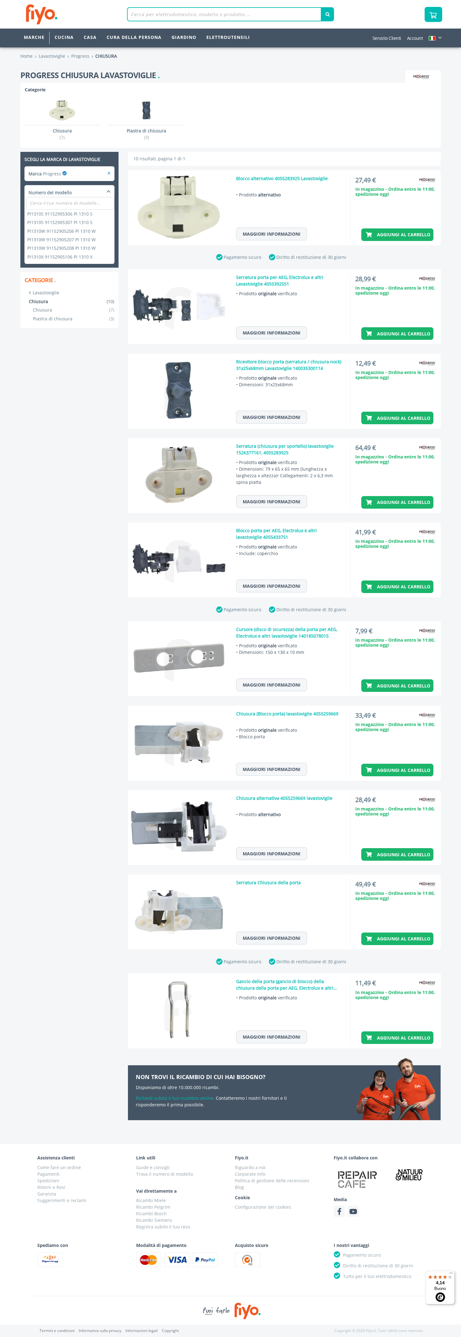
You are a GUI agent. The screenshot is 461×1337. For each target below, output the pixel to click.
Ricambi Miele (151, 1200)
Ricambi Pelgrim (153, 1207)
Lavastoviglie (46, 293)
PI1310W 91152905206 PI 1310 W (61, 231)
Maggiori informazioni (271, 234)
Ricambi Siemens (154, 1220)
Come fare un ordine (59, 1167)
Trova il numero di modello (164, 1174)
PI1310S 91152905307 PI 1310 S (60, 222)
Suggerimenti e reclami (61, 1200)
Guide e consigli (153, 1167)
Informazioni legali (141, 1330)
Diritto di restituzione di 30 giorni (311, 257)
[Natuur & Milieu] (409, 1175)
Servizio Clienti (387, 38)
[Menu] (451, 1274)
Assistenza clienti (56, 1158)
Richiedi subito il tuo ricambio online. (175, 1098)
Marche (34, 37)
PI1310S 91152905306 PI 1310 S (60, 214)
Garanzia (46, 1194)
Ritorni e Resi (51, 1187)
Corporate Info (250, 1174)
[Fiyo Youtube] (353, 1211)
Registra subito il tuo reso (163, 1227)
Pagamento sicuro (242, 257)
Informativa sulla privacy (100, 1330)
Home (26, 56)
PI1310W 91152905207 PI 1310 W (61, 240)
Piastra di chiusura (73, 319)
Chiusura (73, 310)
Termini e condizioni (57, 1330)
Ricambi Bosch (151, 1214)
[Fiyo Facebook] (339, 1211)
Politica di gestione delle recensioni (272, 1181)
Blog (239, 1187)
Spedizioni (48, 1181)
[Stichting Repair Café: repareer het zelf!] (357, 1179)
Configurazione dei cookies (263, 1207)
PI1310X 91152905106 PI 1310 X (60, 257)
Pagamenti (48, 1174)
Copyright (170, 1330)
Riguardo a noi (250, 1167)
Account (415, 38)
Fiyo (67, 14)
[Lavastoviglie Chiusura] (109, 173)
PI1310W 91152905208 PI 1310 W (61, 248)
